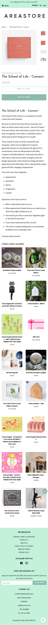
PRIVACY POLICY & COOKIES (24, 546)
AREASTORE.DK (30, 620)
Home (4, 27)
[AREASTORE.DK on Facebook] (21, 564)
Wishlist (35, 5)
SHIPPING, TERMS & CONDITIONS (24, 537)
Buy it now (24, 97)
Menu (6, 6)
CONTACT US (24, 540)
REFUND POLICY (24, 552)
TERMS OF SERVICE (24, 549)
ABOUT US (24, 543)
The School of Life (12, 73)
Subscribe (39, 583)
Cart (44, 6)
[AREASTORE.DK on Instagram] (26, 564)
